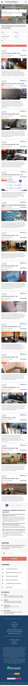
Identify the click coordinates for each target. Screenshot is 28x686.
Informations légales (14, 633)
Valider (14, 45)
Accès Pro (14, 643)
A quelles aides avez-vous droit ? (13, 583)
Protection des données (14, 630)
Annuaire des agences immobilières (20, 659)
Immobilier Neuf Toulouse (8, 658)
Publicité (14, 626)
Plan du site (14, 624)
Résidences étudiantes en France (13, 572)
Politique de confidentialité (14, 631)
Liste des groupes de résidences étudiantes (14, 661)
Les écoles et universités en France (19, 662)
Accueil (14, 622)
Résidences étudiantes (17, 663)
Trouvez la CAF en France (11, 569)
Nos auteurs (21, 658)
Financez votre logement (11, 580)
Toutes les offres (14, 640)
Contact (14, 641)
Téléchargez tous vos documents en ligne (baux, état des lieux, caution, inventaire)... (12, 602)
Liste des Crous (16, 658)
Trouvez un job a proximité (12, 576)
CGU (14, 628)
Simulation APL (9, 587)
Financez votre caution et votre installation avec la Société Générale (13, 612)
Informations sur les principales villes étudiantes (13, 660)
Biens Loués (10, 663)
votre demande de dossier (19, 532)
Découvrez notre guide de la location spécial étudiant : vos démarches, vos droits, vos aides (14, 596)
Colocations (11, 659)
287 (18, 505)
